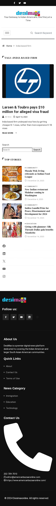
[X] (4, 262)
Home (9, 46)
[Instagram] (4, 277)
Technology (11, 408)
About (9, 366)
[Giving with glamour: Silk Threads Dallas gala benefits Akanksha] (12, 230)
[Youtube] (24, 3)
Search (5, 145)
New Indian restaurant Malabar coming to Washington (36, 192)
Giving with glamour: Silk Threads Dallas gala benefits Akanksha (39, 229)
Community (31, 168)
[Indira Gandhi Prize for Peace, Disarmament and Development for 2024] (12, 211)
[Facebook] (14, 3)
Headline (17, 102)
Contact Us (11, 372)
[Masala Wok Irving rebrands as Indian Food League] (12, 174)
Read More (7, 133)
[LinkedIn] (4, 254)
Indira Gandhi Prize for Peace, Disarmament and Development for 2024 (37, 211)
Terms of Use (13, 378)
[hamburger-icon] (7, 32)
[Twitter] (19, 3)
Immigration (31, 102)
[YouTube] (4, 270)
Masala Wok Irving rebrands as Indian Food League (37, 174)
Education (31, 224)
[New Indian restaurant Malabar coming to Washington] (12, 192)
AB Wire (8, 117)
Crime (6, 102)
